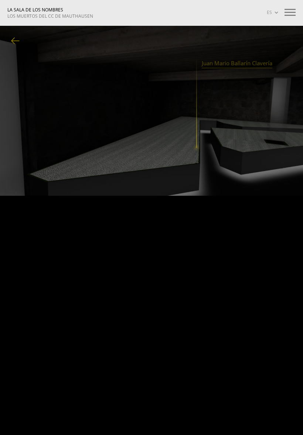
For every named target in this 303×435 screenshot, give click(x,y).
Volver (15, 41)
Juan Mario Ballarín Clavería (237, 63)
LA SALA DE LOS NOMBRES (50, 13)
